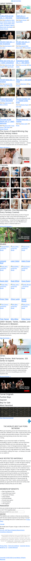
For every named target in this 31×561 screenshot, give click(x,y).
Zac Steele (9, 27)
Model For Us (3, 547)
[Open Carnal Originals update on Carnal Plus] (7, 78)
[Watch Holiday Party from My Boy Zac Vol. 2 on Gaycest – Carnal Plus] (23, 35)
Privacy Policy (3, 546)
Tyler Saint (7, 127)
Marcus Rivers (4, 105)
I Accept (2, 524)
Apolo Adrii (8, 125)
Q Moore (11, 25)
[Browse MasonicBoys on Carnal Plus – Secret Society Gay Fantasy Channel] (15, 193)
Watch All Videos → (5, 147)
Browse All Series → (5, 376)
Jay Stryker (24, 20)
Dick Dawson (8, 46)
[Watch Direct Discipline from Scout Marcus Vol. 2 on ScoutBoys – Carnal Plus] (7, 92)
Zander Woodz (4, 29)
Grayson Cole (8, 84)
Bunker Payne (7, 22)
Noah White (19, 22)
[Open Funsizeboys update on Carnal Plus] (23, 14)
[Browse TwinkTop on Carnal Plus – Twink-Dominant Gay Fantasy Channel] (26, 193)
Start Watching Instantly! (6, 418)
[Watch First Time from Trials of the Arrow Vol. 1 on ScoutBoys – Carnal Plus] (7, 9)
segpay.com (10, 541)
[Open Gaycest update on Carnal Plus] (23, 40)
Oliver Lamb (3, 85)
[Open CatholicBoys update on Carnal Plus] (7, 59)
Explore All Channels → (6, 226)
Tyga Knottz (10, 67)
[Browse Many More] (26, 204)
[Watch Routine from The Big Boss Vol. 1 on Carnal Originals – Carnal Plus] (23, 113)
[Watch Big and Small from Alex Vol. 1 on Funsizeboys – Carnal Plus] (23, 73)
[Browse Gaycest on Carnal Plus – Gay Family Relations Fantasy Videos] (5, 171)
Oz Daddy (6, 25)
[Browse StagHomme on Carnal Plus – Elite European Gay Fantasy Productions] (5, 193)
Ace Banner (8, 20)
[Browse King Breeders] (15, 204)
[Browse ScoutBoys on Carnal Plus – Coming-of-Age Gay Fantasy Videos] (26, 182)
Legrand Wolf (7, 23)
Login (14, 1)
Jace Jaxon (2, 48)
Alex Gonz (23, 84)
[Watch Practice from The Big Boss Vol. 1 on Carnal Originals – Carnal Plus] (7, 73)
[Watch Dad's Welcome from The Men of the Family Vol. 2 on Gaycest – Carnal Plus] (7, 113)
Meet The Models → (5, 338)
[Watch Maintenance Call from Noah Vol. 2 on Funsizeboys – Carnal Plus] (23, 9)
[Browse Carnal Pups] (5, 204)
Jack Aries (18, 106)
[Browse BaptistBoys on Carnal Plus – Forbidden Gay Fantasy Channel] (26, 171)
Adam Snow (8, 65)
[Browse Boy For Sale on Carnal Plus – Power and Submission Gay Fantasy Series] (15, 182)
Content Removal (13, 547)
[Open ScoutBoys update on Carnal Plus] (7, 14)
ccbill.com (24, 541)
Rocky (10, 85)
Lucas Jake (23, 65)
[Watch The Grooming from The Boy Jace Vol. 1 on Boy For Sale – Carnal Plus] (7, 35)
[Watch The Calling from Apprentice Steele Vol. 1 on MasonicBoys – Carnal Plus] (23, 54)
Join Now (18, 1)
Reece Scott (3, 27)
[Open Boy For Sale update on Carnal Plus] (7, 40)
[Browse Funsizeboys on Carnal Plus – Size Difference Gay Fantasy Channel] (15, 171)
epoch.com (17, 541)
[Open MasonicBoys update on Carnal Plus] (23, 59)
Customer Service (25, 546)
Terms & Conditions (13, 546)
